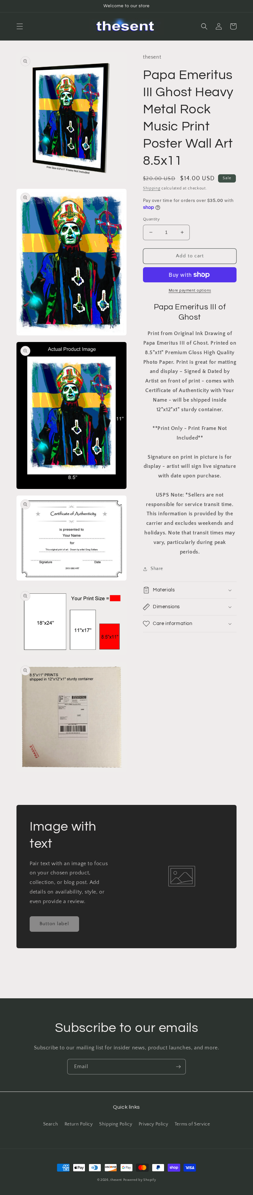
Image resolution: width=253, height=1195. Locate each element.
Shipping (151, 188)
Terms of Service (192, 1124)
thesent (116, 1180)
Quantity (151, 219)
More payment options (190, 290)
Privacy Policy (153, 1124)
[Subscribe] (178, 1066)
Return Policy (79, 1124)
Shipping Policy (115, 1124)
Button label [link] (54, 923)
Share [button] (157, 568)
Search (50, 1124)
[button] (20, 26)
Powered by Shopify (139, 1180)
